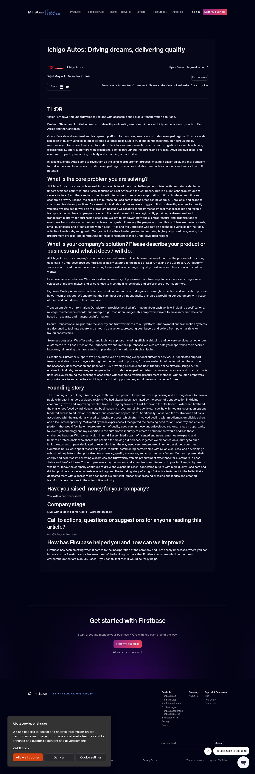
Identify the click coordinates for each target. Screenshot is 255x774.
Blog (207, 696)
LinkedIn (200, 760)
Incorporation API (170, 718)
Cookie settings (91, 757)
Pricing (113, 12)
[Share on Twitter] (67, 86)
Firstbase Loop (169, 700)
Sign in (196, 12)
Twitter (189, 760)
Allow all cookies (28, 757)
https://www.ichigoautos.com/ (188, 67)
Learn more (21, 747)
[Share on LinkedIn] (61, 86)
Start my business (214, 12)
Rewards (126, 12)
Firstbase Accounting (172, 711)
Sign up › (139, 3)
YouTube (222, 760)
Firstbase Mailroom (171, 704)
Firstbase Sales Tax (171, 714)
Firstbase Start (169, 696)
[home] (44, 12)
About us (177, 12)
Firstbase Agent (169, 707)
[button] (77, 12)
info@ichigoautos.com (62, 534)
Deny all (59, 757)
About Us (193, 696)
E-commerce (199, 77)
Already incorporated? (127, 652)
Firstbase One (96, 12)
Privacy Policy (150, 760)
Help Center (210, 700)
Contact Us (210, 704)
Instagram (211, 760)
